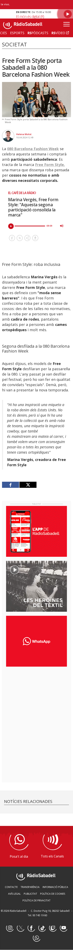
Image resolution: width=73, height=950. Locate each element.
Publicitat (30, 893)
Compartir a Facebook (12, 238)
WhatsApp (36, 938)
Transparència (30, 887)
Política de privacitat (36, 900)
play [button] (11, 226)
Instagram (9, 928)
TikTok (42, 928)
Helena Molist (23, 134)
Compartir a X (20, 238)
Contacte (11, 887)
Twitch (52, 928)
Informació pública (55, 887)
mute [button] (62, 226)
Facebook (31, 928)
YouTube (63, 928)
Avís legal (14, 893)
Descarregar (35, 238)
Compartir (27, 238)
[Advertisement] (36, 696)
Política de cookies (52, 893)
